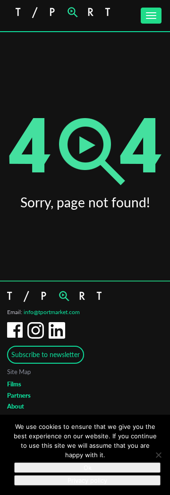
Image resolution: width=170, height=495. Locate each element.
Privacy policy (87, 480)
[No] (158, 455)
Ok (88, 467)
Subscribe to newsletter (45, 354)
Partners (19, 395)
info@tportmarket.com (52, 312)
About (15, 406)
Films (14, 384)
